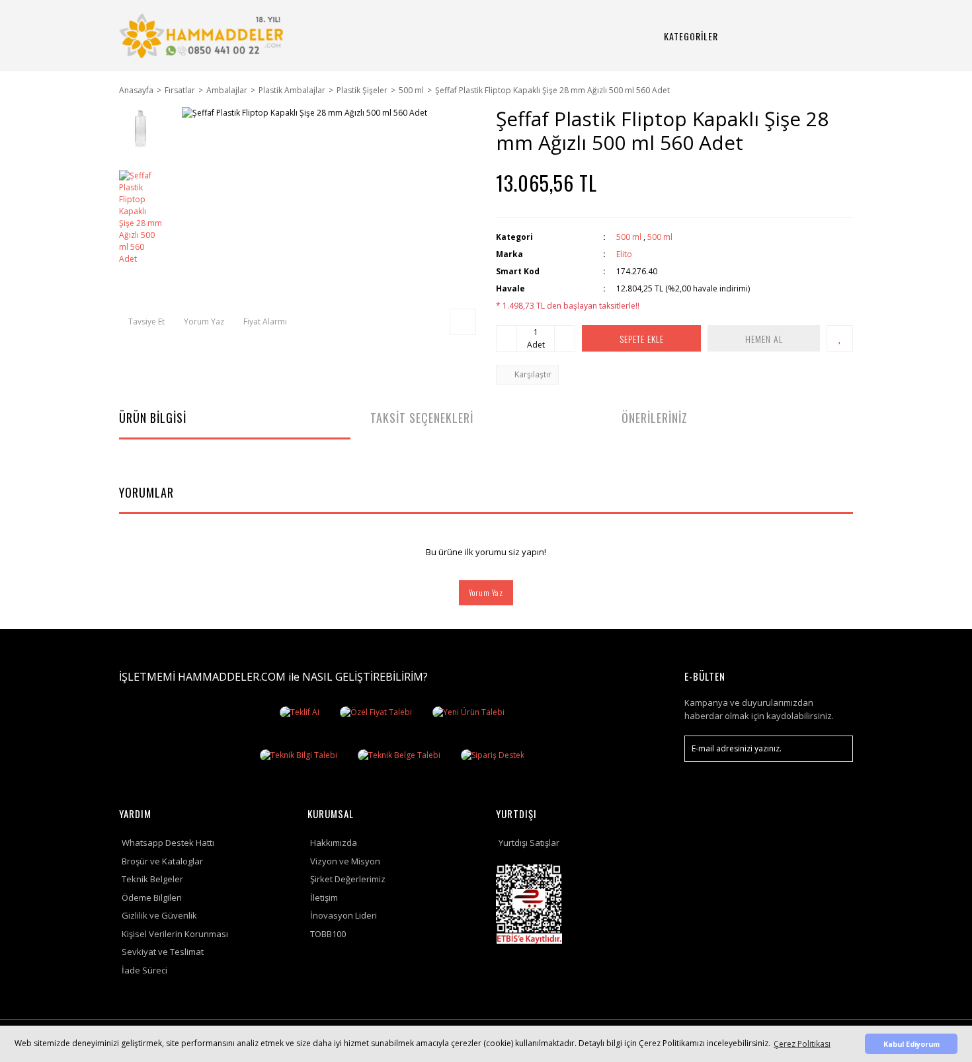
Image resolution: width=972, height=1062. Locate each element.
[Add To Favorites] (840, 338)
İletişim (324, 897)
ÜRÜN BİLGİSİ (152, 417)
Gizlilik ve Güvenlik (159, 915)
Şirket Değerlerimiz (347, 879)
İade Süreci (144, 970)
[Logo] (203, 35)
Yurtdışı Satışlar (529, 843)
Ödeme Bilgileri (152, 897)
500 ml (628, 237)
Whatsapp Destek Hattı (168, 843)
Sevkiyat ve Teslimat (163, 952)
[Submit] (836, 749)
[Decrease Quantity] (506, 338)
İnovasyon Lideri (343, 915)
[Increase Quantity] (565, 338)
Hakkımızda (333, 843)
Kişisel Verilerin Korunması (175, 934)
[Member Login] (794, 36)
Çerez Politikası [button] (802, 1043)
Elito (624, 254)
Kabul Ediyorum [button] (911, 1044)
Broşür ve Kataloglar (162, 861)
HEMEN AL (764, 339)
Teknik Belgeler (152, 879)
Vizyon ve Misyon (345, 861)
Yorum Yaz (486, 592)
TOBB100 (328, 934)
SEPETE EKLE (642, 339)
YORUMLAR (146, 492)
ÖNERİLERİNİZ (655, 417)
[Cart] (826, 36)
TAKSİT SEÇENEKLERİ (421, 417)
